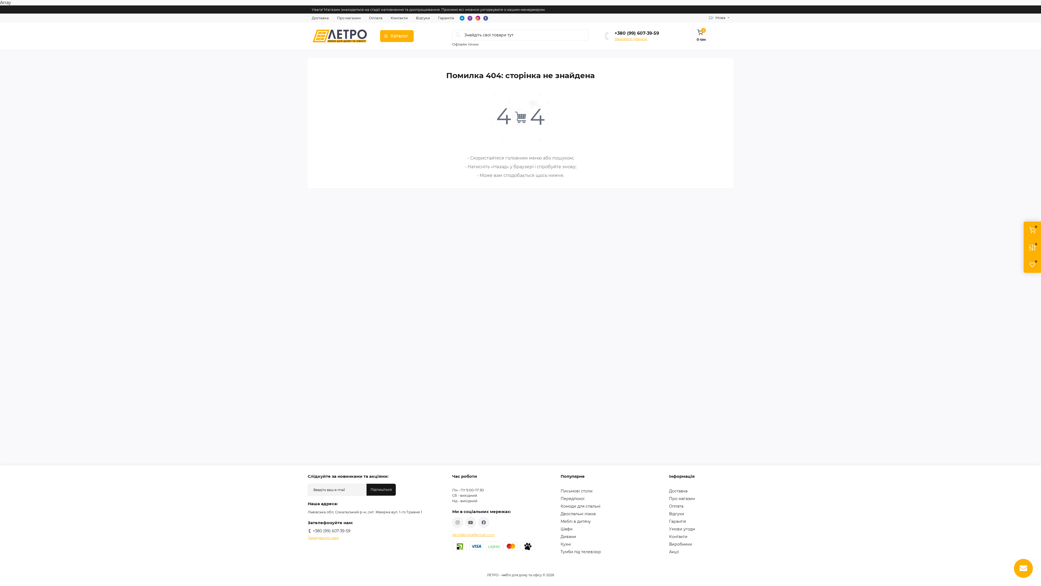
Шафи (567, 529)
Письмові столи (577, 491)
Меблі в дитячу (576, 521)
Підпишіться (381, 490)
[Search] (458, 35)
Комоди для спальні (580, 506)
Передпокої (572, 498)
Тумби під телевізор (581, 551)
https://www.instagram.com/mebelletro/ (457, 522)
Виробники (680, 544)
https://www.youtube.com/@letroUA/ (470, 522)
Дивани (568, 536)
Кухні (566, 544)
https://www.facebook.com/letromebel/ (483, 522)
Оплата (376, 18)
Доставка (320, 18)
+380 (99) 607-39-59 (637, 33)
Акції (674, 551)
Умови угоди (682, 529)
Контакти (399, 18)
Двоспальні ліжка (578, 513)
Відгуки (423, 18)
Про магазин (349, 18)
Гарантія (446, 18)
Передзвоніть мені (323, 538)
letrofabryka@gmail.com (473, 535)
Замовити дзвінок (631, 39)
